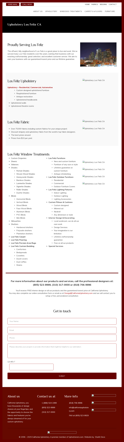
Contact (113, 4)
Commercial (35, 87)
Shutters (14, 224)
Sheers (14, 161)
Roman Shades (22, 171)
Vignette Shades (23, 186)
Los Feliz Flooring (19, 240)
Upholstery (12, 87)
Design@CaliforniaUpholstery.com (78, 293)
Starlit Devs (100, 437)
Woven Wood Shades (25, 174)
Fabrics (94, 4)
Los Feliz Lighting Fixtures (60, 189)
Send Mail (12, 4)
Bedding (103, 4)
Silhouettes (16, 221)
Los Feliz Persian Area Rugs (23, 243)
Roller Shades (22, 189)
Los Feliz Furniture (57, 158)
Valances (15, 164)
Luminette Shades (24, 183)
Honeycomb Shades (24, 177)
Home (87, 4)
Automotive (47, 87)
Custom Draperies (18, 158)
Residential (24, 87)
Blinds (13, 196)
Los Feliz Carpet (18, 237)
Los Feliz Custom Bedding (22, 246)
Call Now (27, 4)
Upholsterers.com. (76, 437)
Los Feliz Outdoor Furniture (61, 177)
